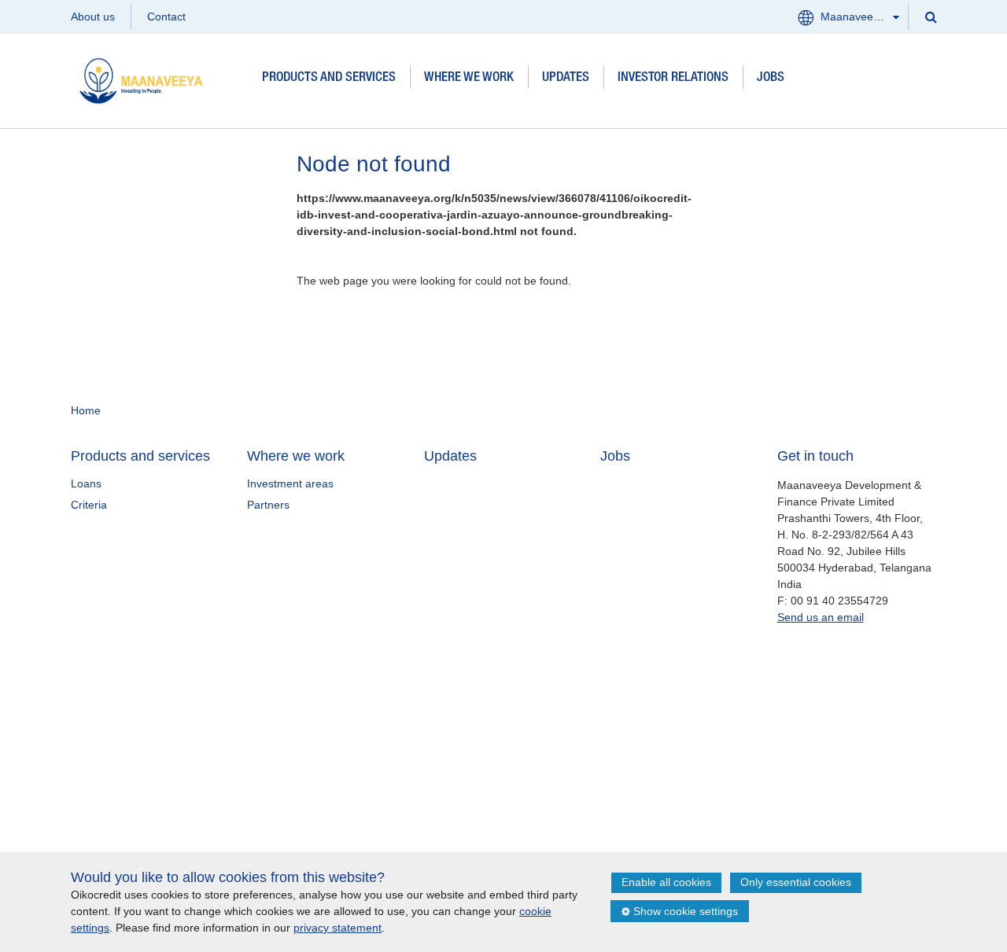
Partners (268, 504)
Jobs (770, 78)
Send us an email (820, 617)
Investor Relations (673, 78)
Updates (565, 78)
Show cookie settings (685, 911)
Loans (86, 483)
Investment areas (290, 483)
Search (930, 16)
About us (93, 16)
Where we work (469, 78)
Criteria (89, 504)
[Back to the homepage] (159, 78)
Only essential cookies (795, 882)
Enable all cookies (666, 882)
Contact (166, 16)
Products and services (329, 78)
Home (86, 410)
